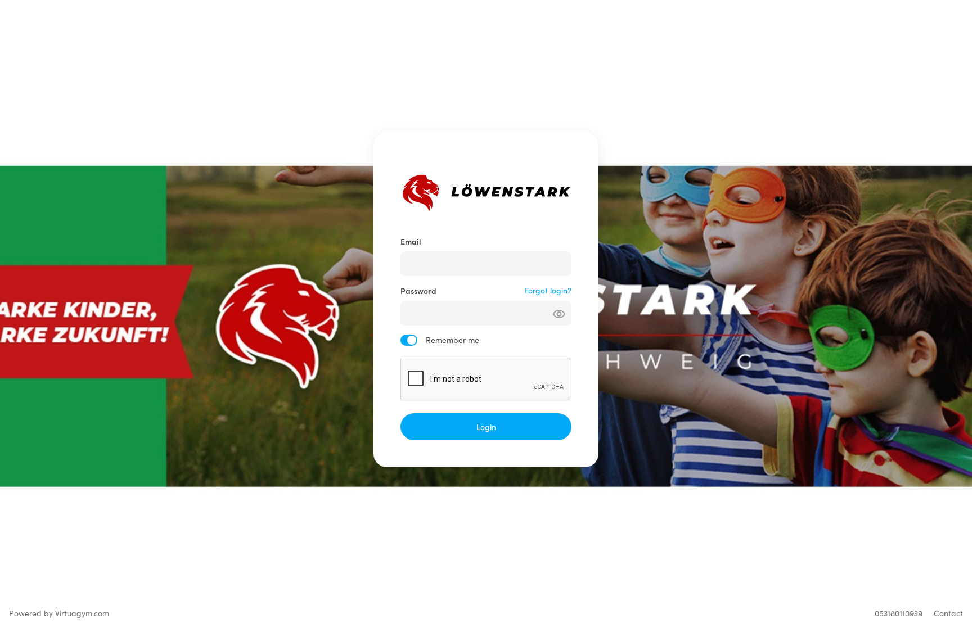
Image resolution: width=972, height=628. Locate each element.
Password (418, 290)
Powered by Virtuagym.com (59, 613)
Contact (948, 613)
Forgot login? (548, 290)
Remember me (452, 340)
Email (410, 241)
